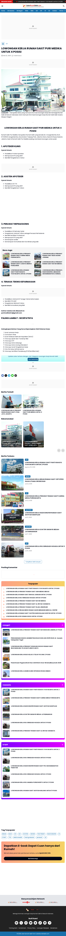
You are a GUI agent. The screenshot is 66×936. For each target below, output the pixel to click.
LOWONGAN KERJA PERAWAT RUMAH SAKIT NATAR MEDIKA (52, 263)
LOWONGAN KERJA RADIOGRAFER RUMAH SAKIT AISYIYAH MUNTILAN (43, 514)
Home (3, 11)
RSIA (26, 11)
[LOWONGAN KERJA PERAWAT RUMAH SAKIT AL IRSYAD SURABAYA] (6, 733)
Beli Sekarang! (33, 858)
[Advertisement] (33, 27)
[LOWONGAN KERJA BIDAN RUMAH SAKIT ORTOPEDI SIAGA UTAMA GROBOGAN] (12, 482)
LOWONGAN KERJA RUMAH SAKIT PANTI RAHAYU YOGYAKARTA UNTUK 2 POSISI (25, 1)
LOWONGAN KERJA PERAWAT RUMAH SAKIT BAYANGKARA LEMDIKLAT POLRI (36, 630)
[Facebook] (2, 375)
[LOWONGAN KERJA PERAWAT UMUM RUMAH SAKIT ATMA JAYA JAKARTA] (11, 401)
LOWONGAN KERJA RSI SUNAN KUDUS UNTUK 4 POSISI (24, 616)
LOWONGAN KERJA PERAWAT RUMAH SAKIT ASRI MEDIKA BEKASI (27, 592)
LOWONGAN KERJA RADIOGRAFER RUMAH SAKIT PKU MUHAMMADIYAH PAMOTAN (34, 767)
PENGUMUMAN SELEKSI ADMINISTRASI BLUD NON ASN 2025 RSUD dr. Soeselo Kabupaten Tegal (36, 639)
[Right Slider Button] (64, 10)
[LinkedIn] (45, 923)
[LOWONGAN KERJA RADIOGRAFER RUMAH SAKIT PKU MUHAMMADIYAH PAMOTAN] (6, 768)
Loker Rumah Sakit (26, 934)
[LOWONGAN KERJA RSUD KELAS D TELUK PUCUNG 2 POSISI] (6, 657)
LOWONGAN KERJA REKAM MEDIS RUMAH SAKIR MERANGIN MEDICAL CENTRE (31, 610)
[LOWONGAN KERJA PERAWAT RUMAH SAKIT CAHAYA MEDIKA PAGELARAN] (6, 264)
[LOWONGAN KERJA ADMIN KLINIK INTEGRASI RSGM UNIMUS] (6, 673)
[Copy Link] (15, 375)
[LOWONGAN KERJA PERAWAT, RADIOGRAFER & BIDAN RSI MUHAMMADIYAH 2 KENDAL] (37, 272)
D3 (37, 11)
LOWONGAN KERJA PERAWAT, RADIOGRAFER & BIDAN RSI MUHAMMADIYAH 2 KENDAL (52, 272)
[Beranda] (3, 43)
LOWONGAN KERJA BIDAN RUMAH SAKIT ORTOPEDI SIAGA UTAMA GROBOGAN (44, 480)
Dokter (55, 11)
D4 (41, 11)
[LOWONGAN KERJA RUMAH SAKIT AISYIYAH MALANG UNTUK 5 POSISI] (6, 793)
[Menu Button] (2, 6)
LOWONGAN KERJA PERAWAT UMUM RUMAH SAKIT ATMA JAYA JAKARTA (11, 412)
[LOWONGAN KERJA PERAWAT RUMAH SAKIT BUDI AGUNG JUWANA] (37, 256)
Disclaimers (53, 928)
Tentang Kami (13, 928)
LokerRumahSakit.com (42, 934)
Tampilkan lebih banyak (33, 562)
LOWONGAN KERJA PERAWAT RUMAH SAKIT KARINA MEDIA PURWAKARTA (21, 255)
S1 (45, 11)
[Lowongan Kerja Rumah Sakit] (33, 6)
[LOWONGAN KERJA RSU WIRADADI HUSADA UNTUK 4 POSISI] (6, 776)
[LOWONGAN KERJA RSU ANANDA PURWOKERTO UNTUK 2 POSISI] (6, 785)
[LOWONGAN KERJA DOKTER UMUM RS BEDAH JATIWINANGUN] (12, 533)
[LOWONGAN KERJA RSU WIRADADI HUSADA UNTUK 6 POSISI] (12, 549)
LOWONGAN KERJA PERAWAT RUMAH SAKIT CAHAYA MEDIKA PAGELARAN (21, 263)
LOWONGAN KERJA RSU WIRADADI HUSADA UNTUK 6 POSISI (45, 547)
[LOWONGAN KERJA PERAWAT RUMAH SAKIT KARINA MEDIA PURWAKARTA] (6, 256)
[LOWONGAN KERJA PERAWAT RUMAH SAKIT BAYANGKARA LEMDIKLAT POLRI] (6, 632)
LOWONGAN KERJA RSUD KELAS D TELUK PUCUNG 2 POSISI (30, 655)
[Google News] (35, 923)
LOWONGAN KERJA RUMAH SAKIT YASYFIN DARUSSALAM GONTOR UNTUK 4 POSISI (33, 613)
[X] (6, 375)
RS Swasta (11, 11)
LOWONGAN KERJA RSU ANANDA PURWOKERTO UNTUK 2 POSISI (32, 782)
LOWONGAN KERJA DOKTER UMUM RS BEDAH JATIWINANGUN (42, 530)
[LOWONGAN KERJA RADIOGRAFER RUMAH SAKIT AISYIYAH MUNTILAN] (12, 516)
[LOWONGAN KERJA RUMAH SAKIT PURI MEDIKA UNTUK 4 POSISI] (33, 401)
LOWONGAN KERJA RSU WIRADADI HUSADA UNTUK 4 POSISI (31, 774)
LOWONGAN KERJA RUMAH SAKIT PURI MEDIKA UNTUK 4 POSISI (32, 412)
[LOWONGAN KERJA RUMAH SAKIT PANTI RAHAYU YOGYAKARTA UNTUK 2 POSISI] (6, 272)
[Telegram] (9, 375)
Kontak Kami (22, 928)
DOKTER (28, 527)
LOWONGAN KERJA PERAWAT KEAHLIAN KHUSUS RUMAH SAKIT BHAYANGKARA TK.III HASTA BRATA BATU (32, 647)
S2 (49, 11)
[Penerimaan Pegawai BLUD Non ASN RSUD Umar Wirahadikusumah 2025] (6, 665)
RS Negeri (20, 11)
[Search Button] (63, 6)
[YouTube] (30, 923)
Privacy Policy (31, 928)
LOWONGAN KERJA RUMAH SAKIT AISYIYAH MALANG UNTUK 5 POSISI (34, 791)
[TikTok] (40, 923)
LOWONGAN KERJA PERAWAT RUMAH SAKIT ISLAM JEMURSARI (27, 607)
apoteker (29, 510)
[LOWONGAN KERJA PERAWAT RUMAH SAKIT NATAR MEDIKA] (37, 264)
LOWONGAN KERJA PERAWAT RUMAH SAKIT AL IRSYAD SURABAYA (28, 604)
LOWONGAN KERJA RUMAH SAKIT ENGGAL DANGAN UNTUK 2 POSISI (29, 595)
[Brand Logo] (12, 902)
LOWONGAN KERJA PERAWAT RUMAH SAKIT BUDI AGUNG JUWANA (52, 255)
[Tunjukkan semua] (62, 625)
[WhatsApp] (12, 375)
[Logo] (33, 910)
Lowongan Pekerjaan (43, 928)
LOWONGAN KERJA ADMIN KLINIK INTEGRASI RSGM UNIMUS (30, 671)
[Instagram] (26, 923)
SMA (32, 11)
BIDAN (28, 476)
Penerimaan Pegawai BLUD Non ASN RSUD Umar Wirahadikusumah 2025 (36, 663)
